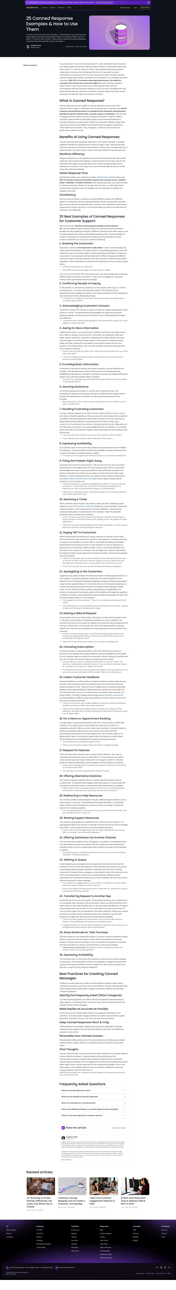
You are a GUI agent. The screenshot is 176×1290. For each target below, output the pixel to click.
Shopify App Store (106, 1258)
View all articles (66, 1160)
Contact (164, 1233)
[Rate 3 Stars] (119, 1128)
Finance (74, 1237)
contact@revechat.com (67, 1267)
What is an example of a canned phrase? (78, 1103)
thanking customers (113, 695)
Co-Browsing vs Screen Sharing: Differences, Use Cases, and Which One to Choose (39, 1202)
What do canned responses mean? (75, 1090)
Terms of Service (160, 1273)
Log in (135, 7)
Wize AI (8, 1233)
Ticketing (39, 1240)
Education (74, 1247)
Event (163, 1237)
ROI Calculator (105, 1251)
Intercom (136, 1233)
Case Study (104, 1244)
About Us (164, 1230)
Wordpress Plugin (106, 1254)
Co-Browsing (40, 1247)
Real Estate (75, 1251)
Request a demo (125, 7)
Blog (101, 1230)
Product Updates (105, 1233)
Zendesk (135, 1237)
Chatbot (39, 1237)
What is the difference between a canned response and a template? (89, 1109)
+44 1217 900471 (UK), (31, 1268)
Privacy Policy (150, 1273)
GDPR (168, 1273)
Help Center (104, 1240)
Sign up (89, 1070)
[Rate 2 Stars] (116, 1128)
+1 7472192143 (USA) (46, 1268)
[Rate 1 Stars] (113, 1128)
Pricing (69, 7)
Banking (74, 1233)
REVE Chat (34, 8)
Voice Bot (39, 1233)
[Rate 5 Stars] (125, 1128)
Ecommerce (75, 1230)
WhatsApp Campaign (43, 1244)
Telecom (74, 1244)
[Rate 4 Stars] (122, 1128)
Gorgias (135, 1240)
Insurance (74, 1240)
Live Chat (39, 1230)
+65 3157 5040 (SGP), (16, 1268)
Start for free (145, 7)
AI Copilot (9, 1237)
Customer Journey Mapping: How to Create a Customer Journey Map (71, 1201)
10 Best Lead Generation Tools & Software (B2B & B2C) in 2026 (133, 1201)
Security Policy (140, 1273)
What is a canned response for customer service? (81, 1115)
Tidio (134, 1230)
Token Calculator (105, 1247)
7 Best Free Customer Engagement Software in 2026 (102, 1201)
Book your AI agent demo (105, 2)
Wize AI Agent (11, 1230)
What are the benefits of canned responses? (79, 1096)
